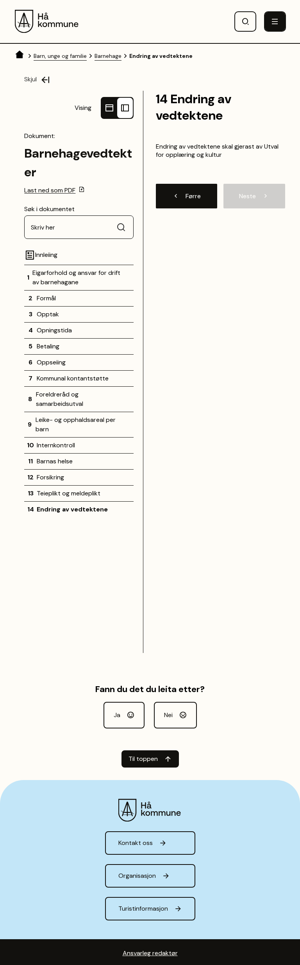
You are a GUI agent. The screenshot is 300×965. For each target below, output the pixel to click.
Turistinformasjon (143, 908)
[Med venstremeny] (125, 108)
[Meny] (275, 21)
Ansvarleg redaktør (150, 953)
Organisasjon (137, 876)
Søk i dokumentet (49, 209)
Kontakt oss (135, 843)
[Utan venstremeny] (109, 108)
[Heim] (20, 56)
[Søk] (245, 21)
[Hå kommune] (47, 21)
